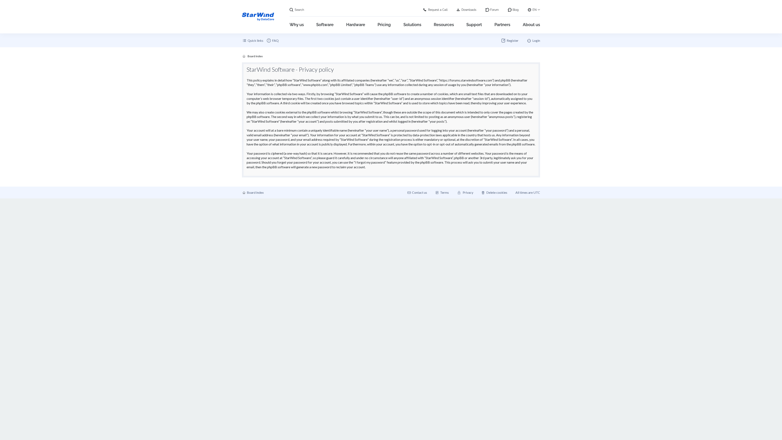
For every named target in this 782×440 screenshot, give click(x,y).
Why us (297, 24)
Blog (516, 9)
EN (535, 9)
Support (474, 24)
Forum (494, 9)
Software (325, 24)
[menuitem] (272, 40)
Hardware (355, 24)
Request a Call (438, 9)
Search (299, 9)
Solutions (412, 24)
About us (531, 24)
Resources (444, 24)
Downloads (468, 9)
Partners (502, 24)
